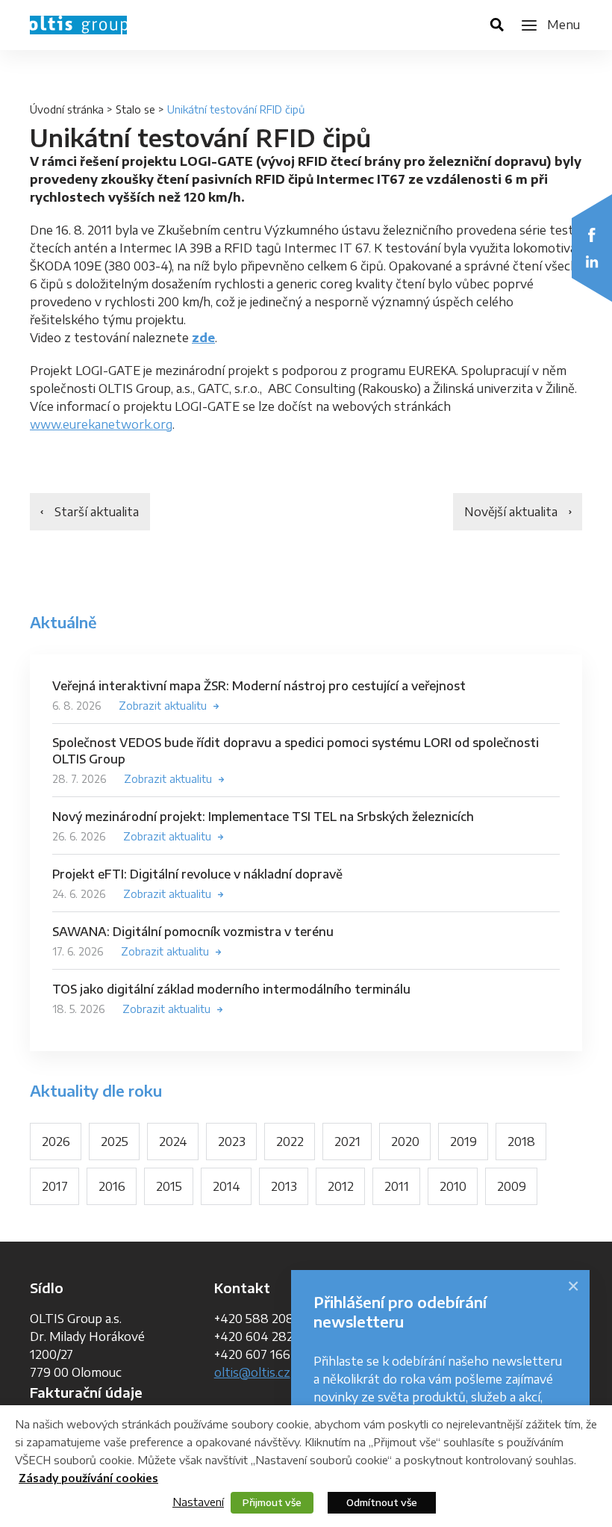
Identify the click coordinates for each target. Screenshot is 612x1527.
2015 (169, 1186)
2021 (347, 1141)
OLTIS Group (78, 25)
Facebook (592, 234)
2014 (226, 1186)
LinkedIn (592, 261)
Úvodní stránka (67, 109)
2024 (173, 1141)
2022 (290, 1141)
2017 (55, 1186)
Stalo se (135, 109)
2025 (114, 1141)
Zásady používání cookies (88, 1478)
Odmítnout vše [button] (381, 1502)
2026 (56, 1141)
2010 (453, 1186)
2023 (232, 1141)
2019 (463, 1141)
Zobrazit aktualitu (163, 705)
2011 (396, 1186)
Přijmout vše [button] (272, 1502)
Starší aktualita (96, 511)
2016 (112, 1186)
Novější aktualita (511, 511)
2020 (405, 1141)
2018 (521, 1141)
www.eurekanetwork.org (101, 424)
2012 (341, 1186)
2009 (511, 1186)
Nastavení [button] (198, 1501)
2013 (284, 1186)
